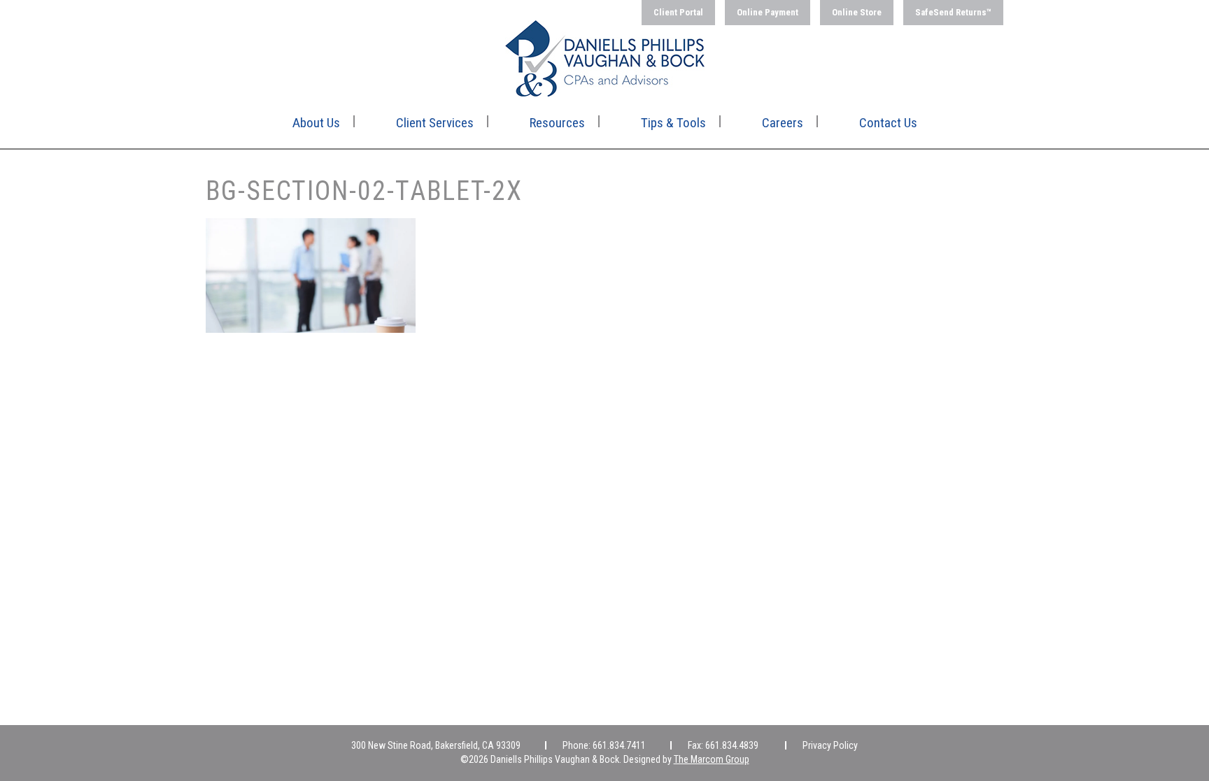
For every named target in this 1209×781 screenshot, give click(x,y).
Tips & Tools (673, 123)
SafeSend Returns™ (953, 12)
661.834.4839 (731, 745)
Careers (782, 123)
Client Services (435, 123)
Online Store (857, 12)
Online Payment (767, 12)
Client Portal (678, 12)
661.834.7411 (619, 745)
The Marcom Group (711, 759)
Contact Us (888, 123)
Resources (557, 123)
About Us (316, 123)
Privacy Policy (830, 745)
